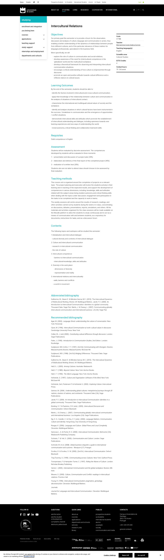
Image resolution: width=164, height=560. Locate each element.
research (85, 10)
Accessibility (47, 539)
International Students (80, 2)
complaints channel (58, 522)
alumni (98, 522)
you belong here (28, 31)
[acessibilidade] (134, 10)
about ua (55, 10)
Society (104, 2)
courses (25, 35)
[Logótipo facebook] (20, 515)
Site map (56, 539)
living (75, 10)
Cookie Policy (29, 556)
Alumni (90, 2)
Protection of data (25, 539)
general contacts (126, 529)
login (139, 2)
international (111, 10)
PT (139, 10)
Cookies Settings (110, 555)
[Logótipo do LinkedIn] (32, 515)
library (74, 530)
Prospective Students (57, 2)
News (22, 2)
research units (77, 528)
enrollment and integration (32, 26)
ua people (99, 525)
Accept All (141, 555)
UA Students (68, 2)
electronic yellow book (59, 524)
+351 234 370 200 (126, 525)
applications (26, 39)
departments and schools (32, 56)
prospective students (103, 514)
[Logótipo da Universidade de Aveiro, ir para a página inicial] (28, 10)
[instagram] (38, 2)
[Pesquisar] (143, 10)
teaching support (28, 43)
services (75, 525)
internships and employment (33, 51)
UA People (97, 2)
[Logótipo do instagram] (24, 515)
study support (27, 47)
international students (103, 520)
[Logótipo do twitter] (28, 515)
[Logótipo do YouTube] (36, 515)
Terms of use (37, 539)
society (98, 528)
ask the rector (56, 514)
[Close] (160, 555)
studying (66, 10)
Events (28, 2)
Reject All (125, 555)
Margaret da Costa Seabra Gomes (128, 45)
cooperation (97, 10)
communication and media (105, 530)
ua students (100, 517)
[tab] (33, 26)
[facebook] (34, 2)
